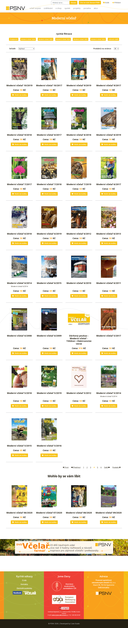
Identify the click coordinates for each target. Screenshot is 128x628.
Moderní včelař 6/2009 (49, 335)
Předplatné (14, 39)
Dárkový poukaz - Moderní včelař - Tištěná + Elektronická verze (78, 339)
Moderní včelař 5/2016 (49, 445)
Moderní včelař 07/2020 (49, 512)
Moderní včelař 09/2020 (109, 512)
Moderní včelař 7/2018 (49, 184)
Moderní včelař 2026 (28, 39)
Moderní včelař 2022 (98, 39)
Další (106, 467)
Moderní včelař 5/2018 (19, 392)
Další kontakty (103, 587)
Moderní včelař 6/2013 (108, 233)
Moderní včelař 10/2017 (49, 85)
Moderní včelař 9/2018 (19, 134)
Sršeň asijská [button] (35, 8)
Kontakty (24, 584)
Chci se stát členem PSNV (90, 3)
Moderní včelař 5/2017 (108, 335)
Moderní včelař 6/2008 (19, 335)
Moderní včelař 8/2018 (78, 134)
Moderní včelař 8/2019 (108, 134)
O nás (24, 580)
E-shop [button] (59, 8)
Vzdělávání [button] (48, 8)
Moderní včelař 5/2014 (108, 392)
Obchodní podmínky (24, 588)
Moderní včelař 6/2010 (78, 282)
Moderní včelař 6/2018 (19, 233)
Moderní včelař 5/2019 (49, 392)
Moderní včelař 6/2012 (78, 233)
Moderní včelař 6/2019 (49, 233)
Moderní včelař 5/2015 (19, 445)
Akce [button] (96, 8)
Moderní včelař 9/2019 (78, 85)
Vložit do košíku (21, 95)
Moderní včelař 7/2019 (78, 184)
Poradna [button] (87, 8)
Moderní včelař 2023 (81, 39)
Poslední (115, 467)
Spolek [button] (67, 8)
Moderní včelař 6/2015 (49, 282)
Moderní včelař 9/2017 (108, 85)
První (66, 467)
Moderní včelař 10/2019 (19, 85)
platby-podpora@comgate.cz (60, 615)
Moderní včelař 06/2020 (19, 512)
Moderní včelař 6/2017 (108, 184)
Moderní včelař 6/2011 (108, 282)
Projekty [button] (76, 8)
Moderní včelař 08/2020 (79, 512)
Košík (107, 3)
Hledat (73, 3)
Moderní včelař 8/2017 (49, 134)
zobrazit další (113, 39)
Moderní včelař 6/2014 (19, 282)
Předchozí (76, 467)
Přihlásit (117, 3)
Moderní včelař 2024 (63, 39)
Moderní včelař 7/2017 (19, 184)
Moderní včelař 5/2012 (78, 392)
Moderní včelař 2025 (45, 39)
